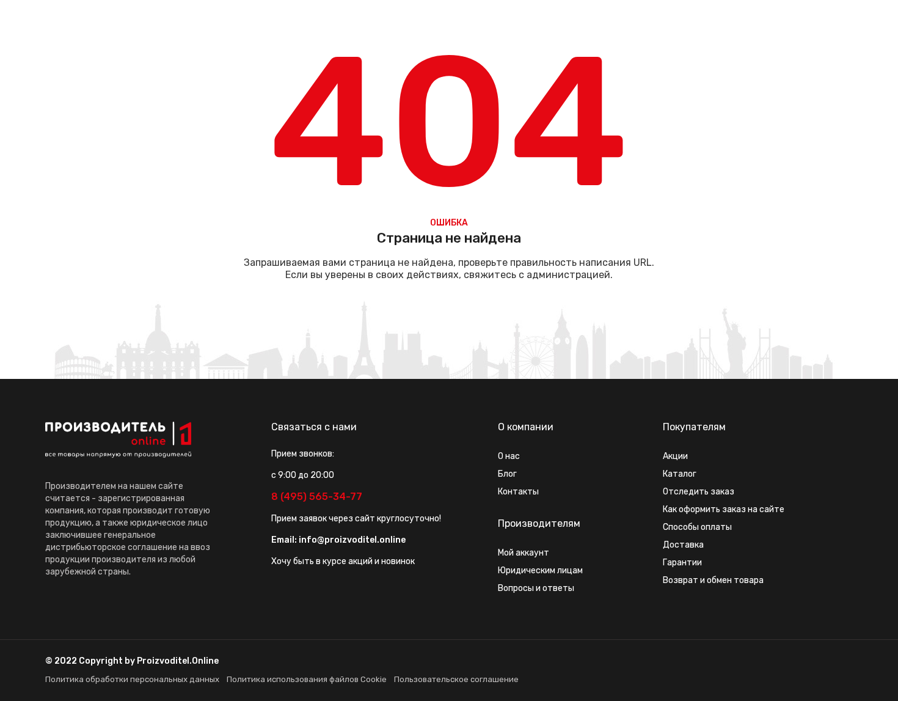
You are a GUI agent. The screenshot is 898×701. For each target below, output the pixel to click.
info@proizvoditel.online (352, 540)
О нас (509, 456)
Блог (507, 474)
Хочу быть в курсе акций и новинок (343, 561)
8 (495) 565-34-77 (316, 496)
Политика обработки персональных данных (132, 679)
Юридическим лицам (540, 570)
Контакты (518, 491)
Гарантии (682, 562)
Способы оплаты (697, 527)
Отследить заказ (698, 491)
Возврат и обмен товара (713, 580)
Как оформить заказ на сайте (723, 509)
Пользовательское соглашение (456, 679)
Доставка (683, 545)
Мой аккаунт (523, 553)
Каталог (679, 474)
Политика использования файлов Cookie (307, 679)
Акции (675, 456)
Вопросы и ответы (536, 588)
